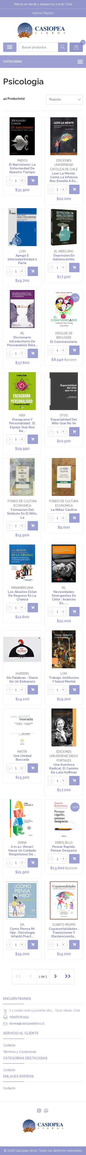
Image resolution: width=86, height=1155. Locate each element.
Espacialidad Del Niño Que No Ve (64, 421)
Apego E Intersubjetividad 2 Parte (22, 259)
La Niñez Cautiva (64, 510)
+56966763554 (19, 1017)
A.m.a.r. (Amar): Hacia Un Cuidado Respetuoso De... (22, 850)
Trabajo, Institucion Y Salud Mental (64, 679)
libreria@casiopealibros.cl (26, 1023)
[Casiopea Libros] (41, 29)
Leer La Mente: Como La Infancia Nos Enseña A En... (64, 177)
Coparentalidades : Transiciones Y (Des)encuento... (64, 932)
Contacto (9, 1045)
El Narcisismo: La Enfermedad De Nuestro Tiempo (22, 168)
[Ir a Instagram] (39, 1110)
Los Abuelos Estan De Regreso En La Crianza (22, 595)
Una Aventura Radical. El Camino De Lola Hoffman (63, 768)
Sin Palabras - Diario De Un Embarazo (22, 679)
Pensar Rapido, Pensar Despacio (64, 848)
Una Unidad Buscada (22, 757)
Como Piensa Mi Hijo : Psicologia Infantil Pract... (22, 932)
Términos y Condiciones (19, 1051)
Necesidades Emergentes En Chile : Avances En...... (64, 597)
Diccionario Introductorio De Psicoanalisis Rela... (22, 341)
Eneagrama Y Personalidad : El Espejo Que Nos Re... (22, 425)
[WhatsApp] (46, 1110)
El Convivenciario (63, 342)
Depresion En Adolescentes (64, 257)
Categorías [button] (12, 61)
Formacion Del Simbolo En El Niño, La (22, 513)
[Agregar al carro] (33, 180)
